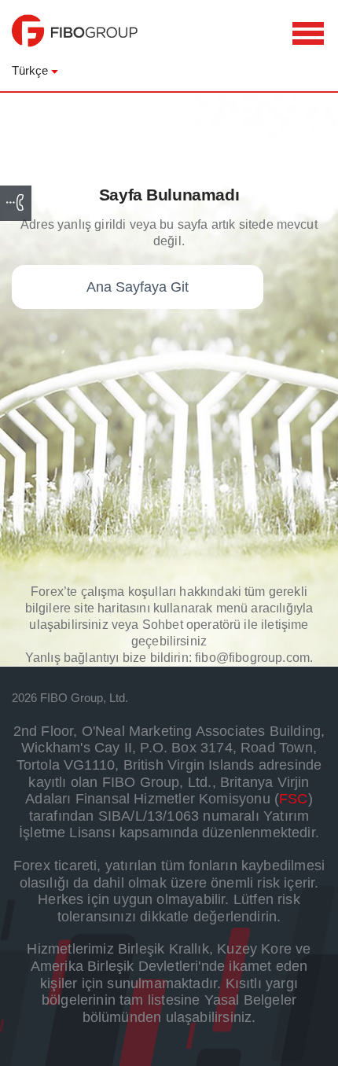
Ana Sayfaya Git (137, 287)
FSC (293, 799)
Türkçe (30, 70)
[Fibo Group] (75, 38)
